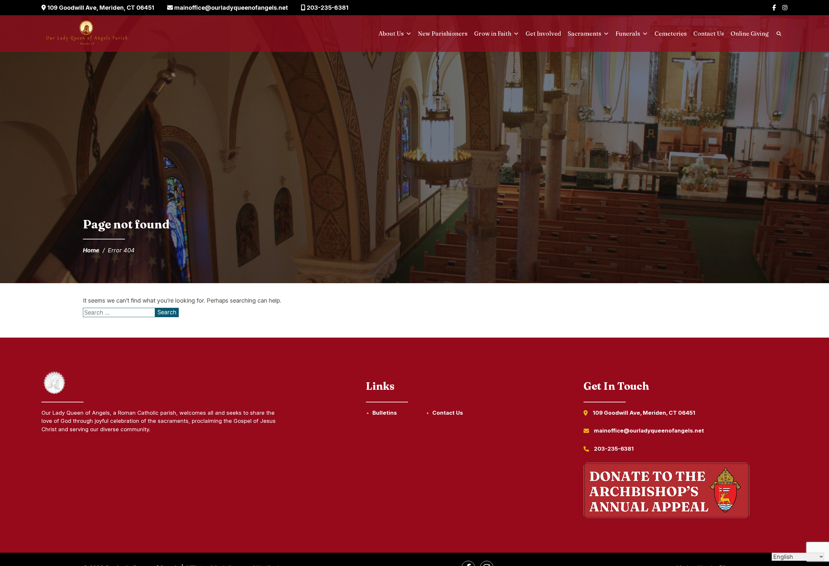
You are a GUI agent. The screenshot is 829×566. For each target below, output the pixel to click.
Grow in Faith (492, 33)
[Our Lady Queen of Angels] (86, 33)
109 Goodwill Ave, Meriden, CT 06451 (100, 7)
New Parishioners (443, 33)
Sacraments (584, 33)
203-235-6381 (326, 7)
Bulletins (384, 413)
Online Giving (750, 33)
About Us (391, 33)
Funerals (628, 33)
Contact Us (708, 33)
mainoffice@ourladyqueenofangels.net (230, 7)
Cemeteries (670, 33)
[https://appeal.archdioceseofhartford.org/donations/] (666, 491)
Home (91, 250)
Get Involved (543, 33)
